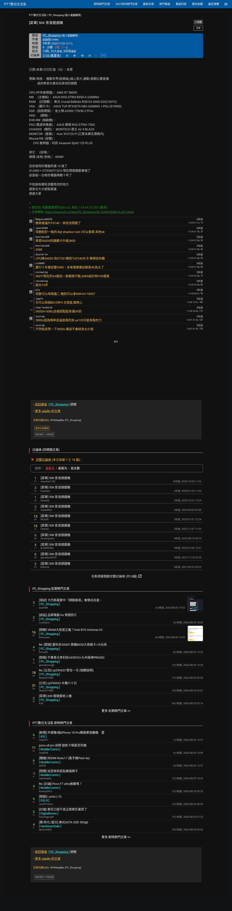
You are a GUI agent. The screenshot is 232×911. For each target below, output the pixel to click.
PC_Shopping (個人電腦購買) (65, 15)
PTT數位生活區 (37, 15)
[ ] (49, 604)
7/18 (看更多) (52, 55)
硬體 (54, 404)
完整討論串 (43, 460)
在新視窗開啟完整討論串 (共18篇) (116, 576)
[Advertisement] (116, 368)
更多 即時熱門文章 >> (116, 837)
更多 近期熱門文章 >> (116, 711)
